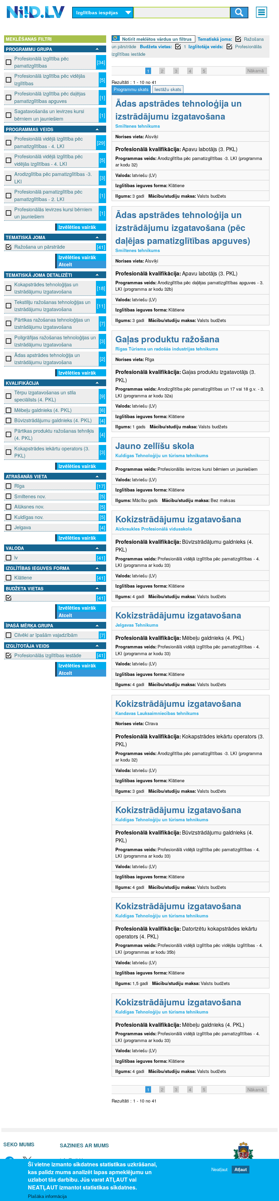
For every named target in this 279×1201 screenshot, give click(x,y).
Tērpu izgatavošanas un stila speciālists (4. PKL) (45, 396)
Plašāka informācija (47, 1196)
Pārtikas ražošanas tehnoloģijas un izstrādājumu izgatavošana (52, 323)
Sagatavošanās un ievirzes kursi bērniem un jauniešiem (49, 115)
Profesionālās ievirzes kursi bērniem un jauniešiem (53, 213)
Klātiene (23, 577)
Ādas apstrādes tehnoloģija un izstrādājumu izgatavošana (47, 358)
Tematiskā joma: (215, 39)
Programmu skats (131, 89)
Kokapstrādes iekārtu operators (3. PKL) (51, 452)
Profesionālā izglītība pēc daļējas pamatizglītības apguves (49, 97)
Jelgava (22, 527)
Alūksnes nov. (29, 506)
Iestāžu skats (167, 89)
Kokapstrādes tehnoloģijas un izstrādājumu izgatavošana (46, 288)
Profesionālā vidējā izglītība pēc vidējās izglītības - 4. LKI (48, 160)
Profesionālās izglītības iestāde (47, 655)
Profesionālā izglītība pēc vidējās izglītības (49, 79)
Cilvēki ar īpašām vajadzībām (46, 634)
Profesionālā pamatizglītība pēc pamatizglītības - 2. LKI (48, 195)
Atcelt (65, 264)
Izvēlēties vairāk (77, 226)
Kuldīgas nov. (29, 517)
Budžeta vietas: (156, 46)
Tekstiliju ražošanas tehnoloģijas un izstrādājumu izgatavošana (52, 305)
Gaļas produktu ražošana (167, 339)
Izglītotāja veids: (205, 46)
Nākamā (255, 70)
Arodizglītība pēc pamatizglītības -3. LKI (53, 177)
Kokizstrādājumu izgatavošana (178, 519)
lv (16, 557)
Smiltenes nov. (30, 496)
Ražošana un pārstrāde (39, 246)
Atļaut (240, 1169)
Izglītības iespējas (97, 12)
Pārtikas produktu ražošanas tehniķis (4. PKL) (54, 434)
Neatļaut (219, 1169)
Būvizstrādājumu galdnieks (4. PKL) (53, 420)
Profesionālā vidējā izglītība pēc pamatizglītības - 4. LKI (48, 142)
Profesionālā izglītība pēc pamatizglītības (41, 62)
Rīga (19, 485)
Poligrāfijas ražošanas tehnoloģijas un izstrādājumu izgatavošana (55, 341)
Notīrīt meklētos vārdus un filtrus (157, 39)
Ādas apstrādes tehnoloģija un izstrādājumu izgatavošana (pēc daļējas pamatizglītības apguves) (182, 227)
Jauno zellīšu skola (154, 445)
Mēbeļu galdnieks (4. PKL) (43, 410)
